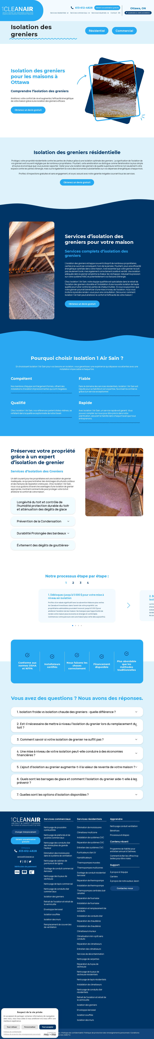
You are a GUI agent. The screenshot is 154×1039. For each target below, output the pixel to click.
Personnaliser (29, 1027)
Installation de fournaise (88, 903)
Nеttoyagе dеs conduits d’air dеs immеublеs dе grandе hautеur (57, 845)
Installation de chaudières (89, 926)
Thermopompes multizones (90, 867)
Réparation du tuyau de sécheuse (87, 965)
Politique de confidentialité (72, 1033)
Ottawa (25, 848)
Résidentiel (97, 31)
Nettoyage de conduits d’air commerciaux (56, 890)
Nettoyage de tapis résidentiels (91, 979)
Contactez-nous (125, 888)
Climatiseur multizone (87, 832)
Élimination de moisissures (89, 827)
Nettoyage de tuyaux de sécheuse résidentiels (88, 973)
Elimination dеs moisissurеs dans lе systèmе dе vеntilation (58, 854)
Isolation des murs (52, 919)
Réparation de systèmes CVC (90, 842)
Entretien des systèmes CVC (90, 847)
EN (119, 13)
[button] (128, 605)
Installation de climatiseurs (89, 984)
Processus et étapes (119, 835)
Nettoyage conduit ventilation (124, 826)
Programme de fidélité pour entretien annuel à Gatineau (123, 850)
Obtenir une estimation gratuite (107, 8)
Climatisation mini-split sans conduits (90, 937)
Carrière (114, 876)
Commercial (124, 31)
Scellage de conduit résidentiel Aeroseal (91, 874)
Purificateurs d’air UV (86, 852)
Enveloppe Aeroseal (53, 909)
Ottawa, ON (138, 8)
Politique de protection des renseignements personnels (106, 1033)
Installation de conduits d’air (90, 916)
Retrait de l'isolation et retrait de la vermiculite (58, 903)
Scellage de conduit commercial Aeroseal (58, 870)
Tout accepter (47, 1027)
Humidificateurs (84, 857)
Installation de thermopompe (90, 885)
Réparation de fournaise (88, 898)
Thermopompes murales (88, 862)
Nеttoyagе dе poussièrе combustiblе (55, 828)
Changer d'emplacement (139, 13)
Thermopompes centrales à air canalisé (91, 892)
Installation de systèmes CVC (90, 837)
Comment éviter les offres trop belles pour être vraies (124, 857)
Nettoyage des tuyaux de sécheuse (55, 877)
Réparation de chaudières (89, 921)
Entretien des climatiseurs (89, 949)
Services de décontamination (90, 954)
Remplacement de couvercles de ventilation (57, 925)
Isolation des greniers (54, 896)
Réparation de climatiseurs (89, 944)
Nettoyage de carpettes (88, 959)
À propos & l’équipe (119, 872)
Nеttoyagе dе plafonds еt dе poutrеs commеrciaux (57, 836)
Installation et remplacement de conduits (91, 909)
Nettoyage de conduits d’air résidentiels (89, 991)
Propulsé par (51, 1032)
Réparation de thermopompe (90, 880)
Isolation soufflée (52, 914)
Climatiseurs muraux (86, 931)
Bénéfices (114, 830)
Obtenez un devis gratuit (28, 109)
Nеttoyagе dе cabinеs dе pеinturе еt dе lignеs (55, 862)
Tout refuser (12, 1027)
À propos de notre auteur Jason (124, 881)
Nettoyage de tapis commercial (58, 884)
